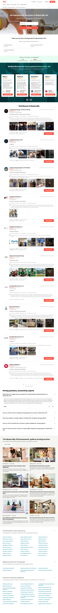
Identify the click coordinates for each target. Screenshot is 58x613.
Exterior (8, 4)
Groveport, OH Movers (42, 549)
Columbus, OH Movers (7, 537)
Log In (46, 1)
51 (34, 384)
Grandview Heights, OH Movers (27, 547)
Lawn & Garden (13, 4)
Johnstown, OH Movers (7, 551)
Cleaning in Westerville (43, 568)
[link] (4, 91)
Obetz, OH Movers (42, 541)
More (18, 4)
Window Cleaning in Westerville (44, 589)
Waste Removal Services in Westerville (28, 568)
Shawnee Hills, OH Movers (26, 539)
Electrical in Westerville (7, 591)
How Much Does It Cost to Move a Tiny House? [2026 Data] (15, 492)
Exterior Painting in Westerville (44, 587)
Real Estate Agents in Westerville (45, 570)
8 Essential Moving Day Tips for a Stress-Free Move (42, 517)
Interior (4, 4)
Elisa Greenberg (33, 489)
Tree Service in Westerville (8, 595)
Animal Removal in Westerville (44, 591)
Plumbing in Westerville (7, 584)
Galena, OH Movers (7, 543)
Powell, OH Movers (24, 541)
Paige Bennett (6, 463)
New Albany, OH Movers (8, 549)
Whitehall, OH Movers (25, 543)
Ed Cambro (32, 515)
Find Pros (29, 28)
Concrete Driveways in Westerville (45, 597)
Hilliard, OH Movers (42, 539)
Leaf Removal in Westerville (44, 599)
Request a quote (7, 94)
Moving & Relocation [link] (11, 7)
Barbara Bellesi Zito (7, 489)
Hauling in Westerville (7, 570)
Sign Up (52, 1)
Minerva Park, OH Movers (8, 539)
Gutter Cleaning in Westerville (27, 603)
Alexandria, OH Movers (43, 543)
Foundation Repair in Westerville (27, 594)
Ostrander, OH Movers (42, 551)
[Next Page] (36, 384)
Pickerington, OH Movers (43, 547)
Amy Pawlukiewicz (6, 515)
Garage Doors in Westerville (26, 588)
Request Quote (49, 133)
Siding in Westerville (7, 599)
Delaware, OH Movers (25, 551)
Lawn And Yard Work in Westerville (10, 601)
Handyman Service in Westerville (27, 590)
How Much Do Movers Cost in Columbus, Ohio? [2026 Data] (14, 466)
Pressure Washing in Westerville (27, 584)
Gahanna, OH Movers (7, 547)
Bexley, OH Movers (24, 549)
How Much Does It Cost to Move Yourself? (40, 466)
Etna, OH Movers (24, 555)
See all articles (8, 444)
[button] (13, 126)
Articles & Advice (24, 4)
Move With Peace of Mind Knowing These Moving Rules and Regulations (15, 518)
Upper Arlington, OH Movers (26, 537)
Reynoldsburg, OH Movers (26, 553)
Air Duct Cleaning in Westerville (44, 593)
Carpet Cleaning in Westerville (27, 599)
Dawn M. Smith (33, 463)
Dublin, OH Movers (24, 545)
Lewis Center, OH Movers (8, 541)
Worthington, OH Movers (8, 545)
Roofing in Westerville (7, 586)
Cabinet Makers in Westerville (44, 595)
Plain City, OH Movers (42, 553)
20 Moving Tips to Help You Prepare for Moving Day (42, 492)
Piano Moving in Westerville (8, 568)
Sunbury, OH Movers (7, 553)
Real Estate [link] (5, 7)
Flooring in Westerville (25, 601)
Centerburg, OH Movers (43, 545)
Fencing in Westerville (7, 593)
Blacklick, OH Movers (7, 555)
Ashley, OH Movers (42, 555)
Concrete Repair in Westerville (27, 592)
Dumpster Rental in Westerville (44, 603)
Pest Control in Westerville (8, 603)
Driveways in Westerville (26, 586)
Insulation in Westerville (43, 601)
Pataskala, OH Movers (43, 537)
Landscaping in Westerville (8, 597)
